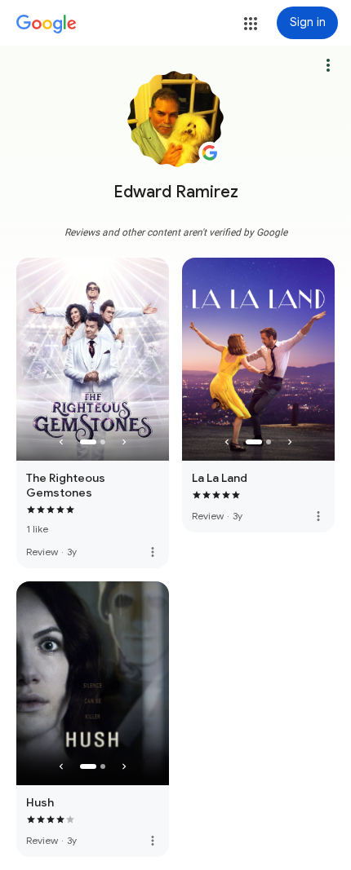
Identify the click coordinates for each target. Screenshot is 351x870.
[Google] (46, 24)
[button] (250, 23)
